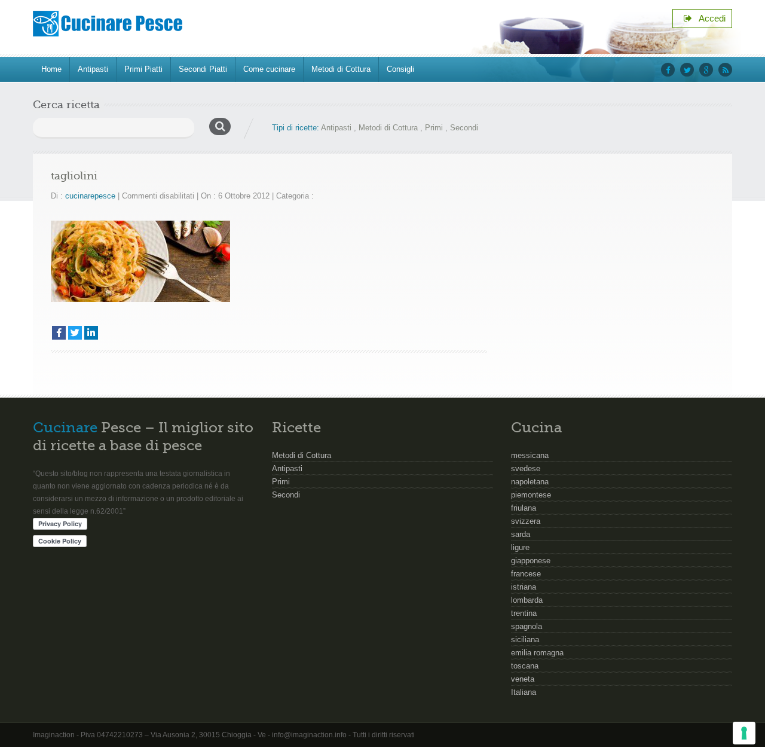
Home (51, 69)
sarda (520, 534)
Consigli (400, 69)
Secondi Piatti (203, 69)
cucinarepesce (90, 195)
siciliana (525, 639)
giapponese (530, 560)
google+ (706, 70)
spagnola (526, 626)
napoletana (530, 481)
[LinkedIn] (91, 333)
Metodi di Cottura (341, 69)
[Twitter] (75, 333)
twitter (687, 70)
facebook (668, 70)
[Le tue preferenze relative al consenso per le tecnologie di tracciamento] (744, 733)
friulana (523, 507)
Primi (434, 127)
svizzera (525, 521)
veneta (522, 678)
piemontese (531, 494)
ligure (520, 547)
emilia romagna (537, 652)
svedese (525, 468)
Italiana (523, 692)
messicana (530, 455)
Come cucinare (269, 69)
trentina (524, 613)
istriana (523, 586)
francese (526, 573)
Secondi (464, 127)
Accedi (709, 18)
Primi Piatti (143, 69)
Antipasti (93, 69)
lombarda (527, 600)
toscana (524, 665)
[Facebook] (59, 333)
